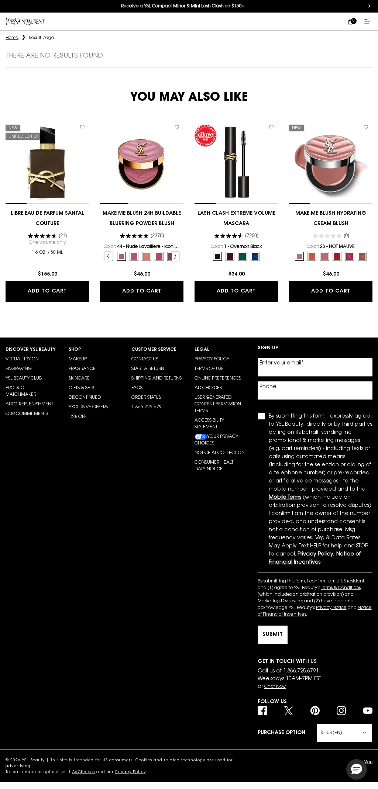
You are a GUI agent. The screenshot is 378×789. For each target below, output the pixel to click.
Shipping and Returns (156, 378)
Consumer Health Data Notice (216, 465)
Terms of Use (209, 369)
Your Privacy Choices (216, 440)
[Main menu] (369, 21)
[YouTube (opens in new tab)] (367, 710)
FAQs (136, 388)
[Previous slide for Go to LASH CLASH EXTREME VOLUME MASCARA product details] (198, 162)
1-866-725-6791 (147, 407)
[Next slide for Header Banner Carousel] (369, 6)
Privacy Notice (331, 608)
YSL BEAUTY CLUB (24, 378)
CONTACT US (144, 359)
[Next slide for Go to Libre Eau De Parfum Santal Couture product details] (85, 162)
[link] (350, 21)
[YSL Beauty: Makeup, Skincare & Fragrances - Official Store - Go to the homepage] (25, 21)
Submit (272, 634)
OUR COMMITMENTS (27, 414)
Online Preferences (218, 378)
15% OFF (77, 417)
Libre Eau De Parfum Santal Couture (47, 218)
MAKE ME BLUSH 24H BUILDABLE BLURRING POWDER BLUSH (142, 218)
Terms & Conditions (341, 588)
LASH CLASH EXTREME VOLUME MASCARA (236, 218)
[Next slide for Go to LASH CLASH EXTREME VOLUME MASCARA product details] (274, 162)
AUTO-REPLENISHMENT (29, 404)
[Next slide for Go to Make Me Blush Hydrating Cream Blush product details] (368, 162)
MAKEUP (78, 359)
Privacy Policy (212, 359)
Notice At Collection (220, 453)
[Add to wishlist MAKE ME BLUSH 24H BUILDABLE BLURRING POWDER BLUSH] (177, 127)
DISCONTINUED (85, 397)
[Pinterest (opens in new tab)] (315, 710)
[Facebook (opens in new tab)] (262, 710)
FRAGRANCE (82, 369)
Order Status (146, 397)
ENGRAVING (19, 369)
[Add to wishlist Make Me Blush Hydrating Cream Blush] (366, 127)
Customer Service (153, 349)
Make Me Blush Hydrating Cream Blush (330, 218)
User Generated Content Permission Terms (218, 404)
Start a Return (147, 369)
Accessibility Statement (209, 423)
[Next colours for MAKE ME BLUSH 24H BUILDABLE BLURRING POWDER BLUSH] (175, 256)
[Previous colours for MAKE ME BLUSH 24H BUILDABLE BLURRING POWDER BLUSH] (108, 256)
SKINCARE (79, 378)
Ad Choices (208, 388)
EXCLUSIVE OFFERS (88, 407)
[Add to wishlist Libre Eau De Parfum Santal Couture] (82, 127)
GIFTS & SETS (81, 388)
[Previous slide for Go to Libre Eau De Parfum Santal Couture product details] (9, 162)
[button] (356, 769)
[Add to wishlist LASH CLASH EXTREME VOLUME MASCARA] (271, 127)
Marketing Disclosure (280, 601)
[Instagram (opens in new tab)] (341, 710)
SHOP (75, 349)
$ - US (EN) (331, 733)
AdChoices (83, 772)
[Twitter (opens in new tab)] (288, 710)
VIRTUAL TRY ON (22, 359)
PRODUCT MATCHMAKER (21, 391)
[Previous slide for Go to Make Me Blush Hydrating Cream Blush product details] (292, 162)
